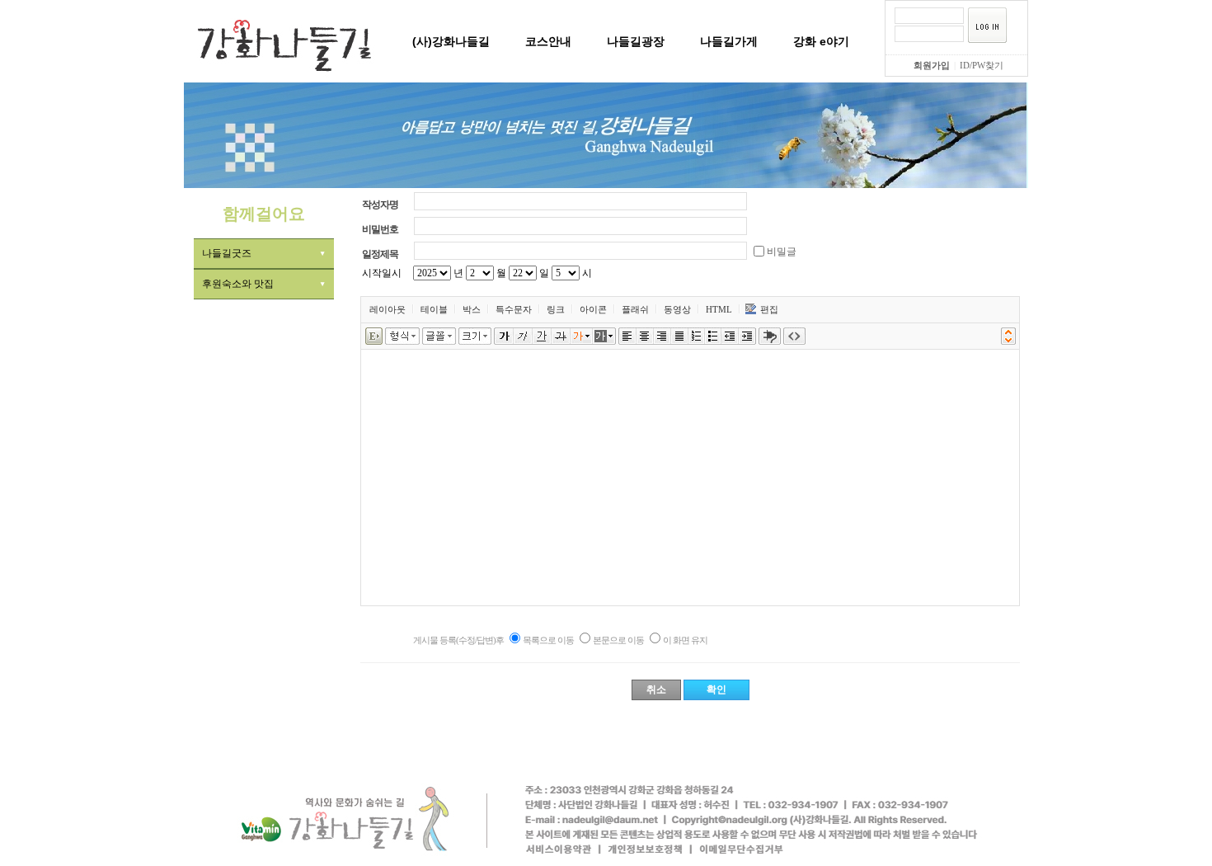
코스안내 (548, 41)
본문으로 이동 (618, 640)
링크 (556, 309)
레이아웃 (387, 309)
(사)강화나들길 (451, 41)
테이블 (434, 309)
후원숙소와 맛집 (238, 283)
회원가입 (932, 65)
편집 (769, 309)
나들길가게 (729, 41)
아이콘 (593, 309)
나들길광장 (636, 41)
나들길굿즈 (226, 253)
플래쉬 (635, 309)
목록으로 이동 (548, 640)
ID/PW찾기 (981, 65)
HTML (719, 309)
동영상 (677, 309)
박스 (472, 309)
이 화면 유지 (685, 640)
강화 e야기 (821, 41)
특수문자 (514, 309)
